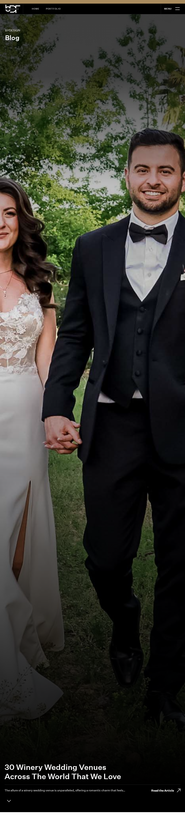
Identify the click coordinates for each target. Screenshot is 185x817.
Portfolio (53, 8)
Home (35, 8)
